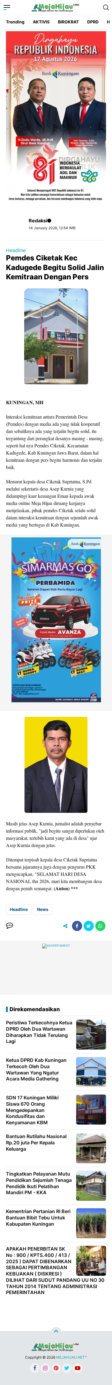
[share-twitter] (89, 926)
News (42, 909)
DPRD (93, 21)
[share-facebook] (77, 926)
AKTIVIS (41, 21)
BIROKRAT (68, 21)
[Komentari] (9, 926)
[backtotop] (56, 1332)
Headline (16, 250)
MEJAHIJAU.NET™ (71, 1357)
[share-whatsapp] (100, 926)
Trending (15, 21)
